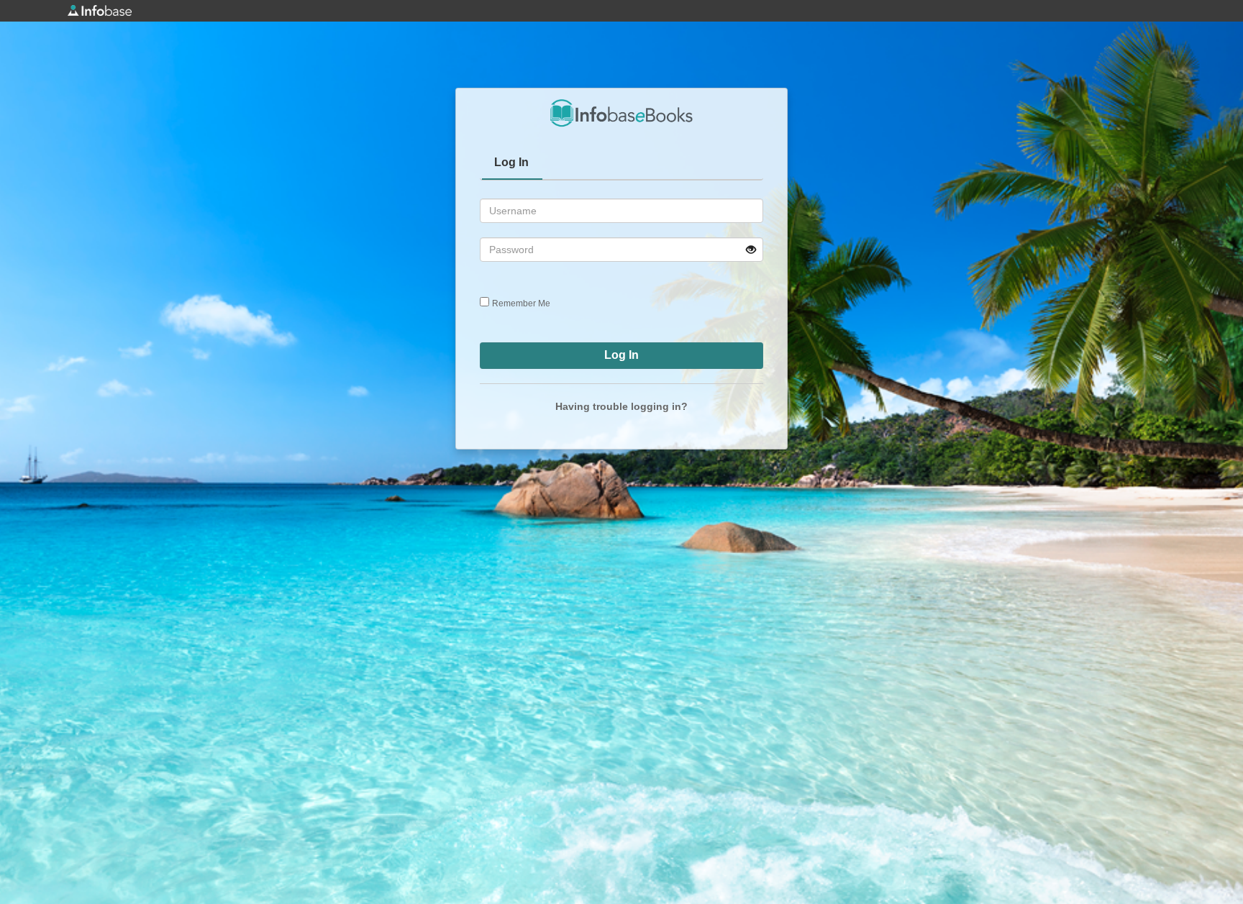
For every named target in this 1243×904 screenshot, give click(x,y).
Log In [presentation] (511, 162)
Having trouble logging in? (621, 406)
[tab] (512, 164)
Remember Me (521, 303)
